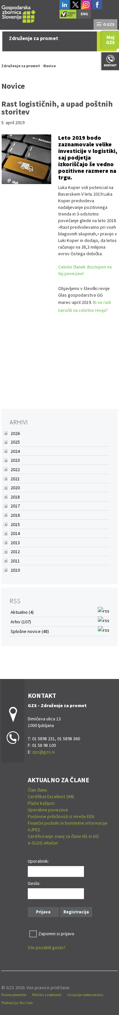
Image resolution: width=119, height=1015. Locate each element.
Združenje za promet (20, 65)
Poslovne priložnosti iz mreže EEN (61, 816)
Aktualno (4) (22, 612)
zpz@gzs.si (43, 752)
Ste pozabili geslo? (46, 947)
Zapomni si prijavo (56, 934)
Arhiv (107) (21, 622)
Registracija (76, 912)
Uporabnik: (38, 861)
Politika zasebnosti (46, 994)
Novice (49, 65)
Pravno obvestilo (13, 994)
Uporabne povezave (48, 810)
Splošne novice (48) (30, 631)
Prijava (43, 912)
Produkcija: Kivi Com (17, 1002)
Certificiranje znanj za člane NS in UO (63, 836)
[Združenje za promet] (18, 13)
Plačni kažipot (41, 803)
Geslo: (34, 883)
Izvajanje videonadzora (85, 994)
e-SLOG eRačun (43, 843)
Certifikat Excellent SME (51, 796)
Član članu (37, 790)
